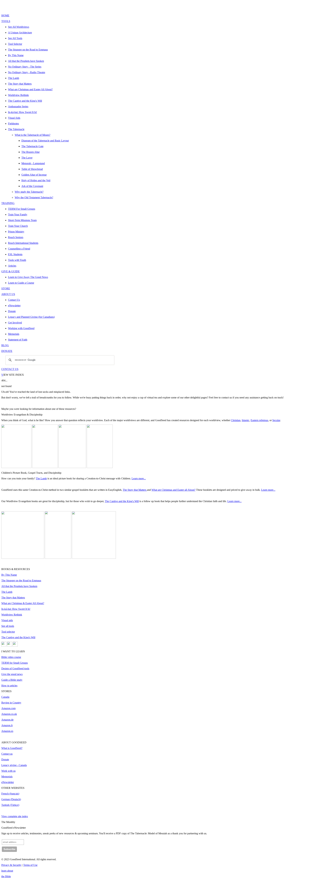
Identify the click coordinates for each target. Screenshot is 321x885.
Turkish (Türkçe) (10, 805)
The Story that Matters (135, 489)
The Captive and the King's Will (122, 501)
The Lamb (41, 478)
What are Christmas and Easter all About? (173, 489)
